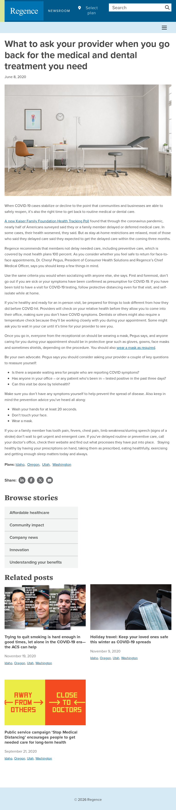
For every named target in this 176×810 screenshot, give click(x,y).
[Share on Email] (49, 480)
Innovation (19, 550)
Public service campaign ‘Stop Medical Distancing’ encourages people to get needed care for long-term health (41, 737)
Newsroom (59, 10)
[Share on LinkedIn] (22, 480)
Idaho (20, 464)
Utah (46, 464)
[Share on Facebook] (31, 480)
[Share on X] (40, 480)
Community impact (27, 525)
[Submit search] (167, 7)
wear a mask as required (136, 347)
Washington (61, 464)
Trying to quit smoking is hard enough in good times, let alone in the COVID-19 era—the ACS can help (45, 642)
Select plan (92, 10)
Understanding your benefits (36, 562)
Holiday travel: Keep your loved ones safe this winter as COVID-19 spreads (129, 639)
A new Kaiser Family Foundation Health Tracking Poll (47, 220)
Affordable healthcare (29, 512)
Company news (24, 537)
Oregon (33, 464)
